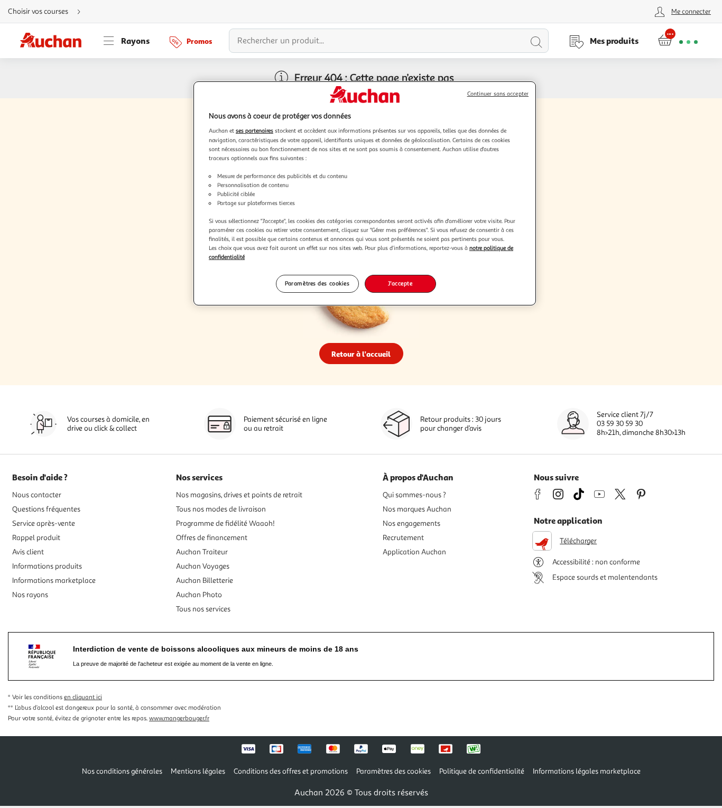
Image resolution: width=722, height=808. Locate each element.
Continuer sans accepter (498, 93)
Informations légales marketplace (587, 771)
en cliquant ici (83, 697)
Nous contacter (36, 494)
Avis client (28, 551)
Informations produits (47, 566)
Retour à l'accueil (361, 353)
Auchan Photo (199, 594)
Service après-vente (43, 523)
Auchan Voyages (202, 566)
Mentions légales (198, 771)
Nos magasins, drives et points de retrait (239, 494)
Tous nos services (203, 609)
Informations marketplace (54, 580)
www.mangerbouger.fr (179, 718)
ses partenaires (254, 130)
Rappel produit (36, 537)
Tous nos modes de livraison (221, 509)
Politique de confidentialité (481, 771)
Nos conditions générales (122, 771)
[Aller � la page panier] (678, 40)
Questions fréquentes (46, 509)
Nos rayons (30, 594)
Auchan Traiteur (202, 551)
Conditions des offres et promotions (291, 771)
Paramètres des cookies (317, 283)
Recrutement (403, 537)
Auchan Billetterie (204, 580)
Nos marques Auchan (417, 509)
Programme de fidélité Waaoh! (225, 523)
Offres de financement (211, 537)
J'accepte (400, 283)
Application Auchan (414, 551)
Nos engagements (411, 523)
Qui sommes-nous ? (414, 494)
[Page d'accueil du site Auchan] (54, 40)
